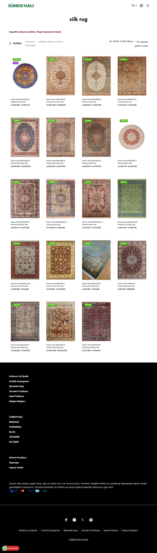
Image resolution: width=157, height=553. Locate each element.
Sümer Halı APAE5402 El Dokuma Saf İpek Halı (55, 161)
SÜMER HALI (16, 416)
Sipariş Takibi (16, 467)
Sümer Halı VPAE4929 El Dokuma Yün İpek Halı (55, 100)
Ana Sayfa (30, 42)
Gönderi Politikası (18, 391)
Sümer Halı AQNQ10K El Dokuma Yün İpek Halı (55, 284)
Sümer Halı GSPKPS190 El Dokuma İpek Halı (92, 223)
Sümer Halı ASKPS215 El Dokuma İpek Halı (127, 100)
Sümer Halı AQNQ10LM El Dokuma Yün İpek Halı (128, 223)
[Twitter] (82, 520)
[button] (134, 5)
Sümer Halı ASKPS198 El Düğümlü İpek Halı (20, 100)
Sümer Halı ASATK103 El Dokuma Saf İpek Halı (55, 346)
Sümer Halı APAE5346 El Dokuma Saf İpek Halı (20, 161)
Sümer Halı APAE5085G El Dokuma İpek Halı (56, 223)
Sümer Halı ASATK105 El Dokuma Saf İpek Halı (91, 346)
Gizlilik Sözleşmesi (19, 381)
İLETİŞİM (14, 441)
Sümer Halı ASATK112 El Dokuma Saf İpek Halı (20, 346)
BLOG (12, 431)
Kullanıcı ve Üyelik (19, 376)
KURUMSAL (15, 426)
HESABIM (14, 436)
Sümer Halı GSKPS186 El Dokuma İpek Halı (91, 161)
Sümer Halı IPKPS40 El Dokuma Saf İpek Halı (126, 284)
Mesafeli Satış (16, 386)
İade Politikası (16, 396)
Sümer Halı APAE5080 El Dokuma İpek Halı (127, 161)
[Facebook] (66, 520)
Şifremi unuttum (18, 457)
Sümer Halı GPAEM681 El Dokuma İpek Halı (91, 100)
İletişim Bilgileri (17, 401)
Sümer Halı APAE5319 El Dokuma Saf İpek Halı (20, 223)
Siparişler (14, 462)
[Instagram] (74, 520)
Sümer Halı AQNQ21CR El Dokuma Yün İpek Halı (21, 284)
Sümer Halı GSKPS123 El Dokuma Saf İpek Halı (91, 284)
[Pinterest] (91, 520)
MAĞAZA (14, 422)
